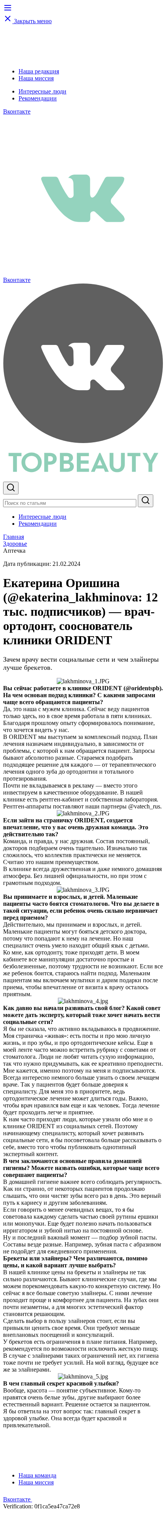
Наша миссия (36, 78)
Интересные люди (42, 91)
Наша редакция (39, 71)
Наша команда (37, 1475)
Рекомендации (38, 98)
